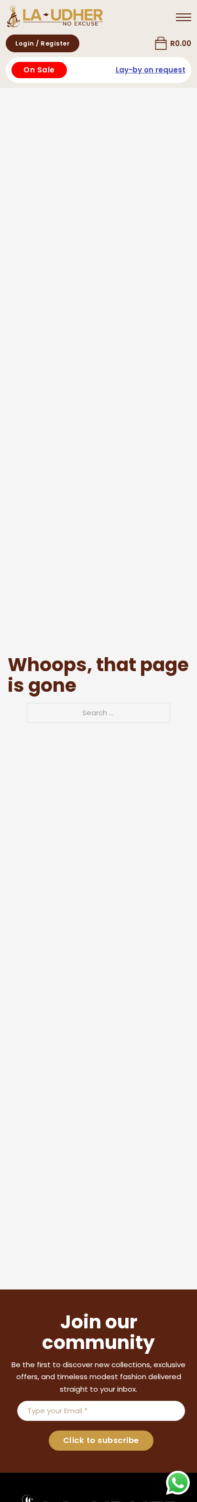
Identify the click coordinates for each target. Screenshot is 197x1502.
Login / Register (42, 43)
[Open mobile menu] (183, 17)
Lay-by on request (151, 70)
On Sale (39, 70)
